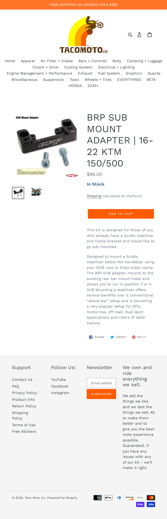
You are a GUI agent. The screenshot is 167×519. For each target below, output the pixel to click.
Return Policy (24, 406)
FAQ (15, 386)
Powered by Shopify (62, 497)
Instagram (60, 393)
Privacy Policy (24, 393)
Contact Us (22, 379)
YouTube (58, 379)
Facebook (59, 386)
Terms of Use (24, 425)
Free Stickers (24, 431)
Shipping (94, 196)
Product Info (23, 399)
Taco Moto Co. (35, 497)
